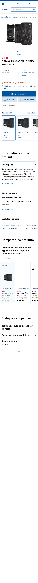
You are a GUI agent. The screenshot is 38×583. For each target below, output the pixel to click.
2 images (19, 54)
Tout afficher (31, 113)
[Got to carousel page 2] (19, 51)
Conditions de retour (9, 228)
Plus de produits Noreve (28, 72)
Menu (6, 9)
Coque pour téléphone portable (7, 288)
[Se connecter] (23, 3)
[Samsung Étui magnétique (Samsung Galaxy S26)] (22, 282)
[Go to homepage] (3, 3)
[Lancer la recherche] (13, 9)
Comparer (10, 100)
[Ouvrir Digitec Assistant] (28, 3)
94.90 (5, 58)
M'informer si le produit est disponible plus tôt (20, 87)
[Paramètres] (17, 3)
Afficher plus (8, 183)
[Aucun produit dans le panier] (34, 3)
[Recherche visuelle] (33, 9)
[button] (19, 83)
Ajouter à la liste (28, 100)
